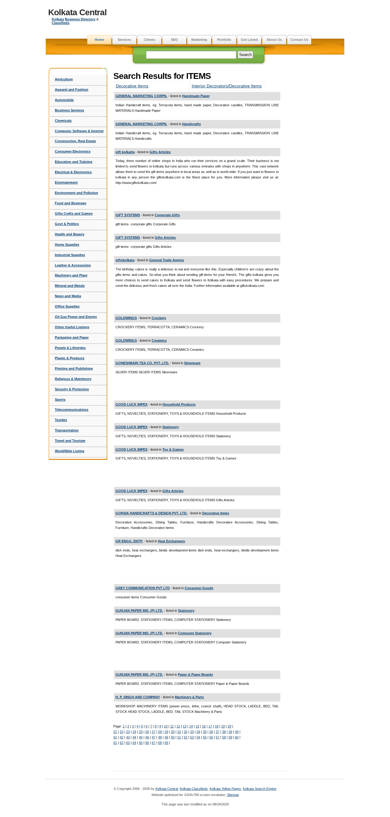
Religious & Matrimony (73, 379)
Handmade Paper (196, 96)
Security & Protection (72, 389)
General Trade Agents (166, 260)
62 (121, 743)
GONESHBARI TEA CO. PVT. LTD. (142, 363)
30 (173, 732)
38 (224, 732)
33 (192, 732)
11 (172, 726)
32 (185, 732)
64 (134, 743)
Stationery (170, 427)
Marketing (199, 39)
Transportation (67, 430)
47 (153, 737)
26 (147, 732)
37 (217, 732)
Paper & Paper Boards (195, 674)
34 (198, 732)
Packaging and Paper (72, 337)
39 (230, 732)
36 (211, 732)
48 (160, 737)
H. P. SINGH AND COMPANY (137, 697)
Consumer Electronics (72, 151)
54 (198, 737)
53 (192, 737)
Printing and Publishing (74, 368)
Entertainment (66, 182)
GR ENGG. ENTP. (129, 541)
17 (210, 726)
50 (173, 737)
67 (153, 743)
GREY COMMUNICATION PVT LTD (142, 588)
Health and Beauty (69, 234)
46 (147, 737)
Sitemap (233, 795)
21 (115, 732)
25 (141, 732)
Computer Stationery (194, 633)
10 (166, 726)
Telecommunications (71, 409)
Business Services (69, 110)
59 (230, 737)
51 (179, 737)
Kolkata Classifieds (194, 789)
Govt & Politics (67, 224)
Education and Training (73, 162)
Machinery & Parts (189, 697)
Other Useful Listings (72, 327)
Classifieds (60, 23)
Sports (60, 399)
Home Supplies (67, 244)
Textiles (61, 420)
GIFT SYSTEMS (127, 215)
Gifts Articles (160, 152)
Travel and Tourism (70, 440)
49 (166, 737)
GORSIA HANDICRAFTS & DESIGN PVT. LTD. (151, 513)
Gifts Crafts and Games (74, 213)
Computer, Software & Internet (79, 131)
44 (134, 737)
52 (185, 737)
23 (128, 732)
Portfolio (224, 39)
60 (237, 737)
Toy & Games (173, 449)
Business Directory (80, 19)
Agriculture (64, 79)
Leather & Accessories (73, 265)
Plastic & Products (69, 358)
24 (134, 732)
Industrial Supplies (70, 255)
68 (160, 743)
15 (197, 726)
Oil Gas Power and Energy (76, 317)
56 (211, 737)
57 (217, 737)
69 (166, 743)
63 (128, 743)
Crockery (159, 318)
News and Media (68, 296)
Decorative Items (132, 85)
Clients (149, 39)
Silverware (192, 363)
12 (178, 726)
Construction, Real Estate (75, 141)
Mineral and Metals (70, 285)
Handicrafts (191, 124)
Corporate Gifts (167, 215)
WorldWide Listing (69, 451)
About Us (274, 39)
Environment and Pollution (76, 193)
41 (115, 737)
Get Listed (249, 39)
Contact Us (299, 39)
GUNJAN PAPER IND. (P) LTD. (139, 610)
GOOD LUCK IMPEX (131, 404)
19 (223, 726)
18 (216, 726)
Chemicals (63, 120)
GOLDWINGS (126, 318)
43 (128, 737)
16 (204, 726)
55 (205, 737)
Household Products (179, 404)
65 (141, 743)
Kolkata (58, 19)
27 (153, 732)
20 (229, 726)
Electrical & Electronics (73, 172)
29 (166, 732)
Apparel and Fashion (71, 89)
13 (184, 726)
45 (141, 737)
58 (224, 737)
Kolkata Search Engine (259, 789)
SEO (174, 39)
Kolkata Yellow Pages (225, 789)
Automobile (64, 100)
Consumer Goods (199, 588)
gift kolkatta (125, 152)
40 (237, 732)
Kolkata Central (77, 12)
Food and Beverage (70, 203)
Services (124, 39)
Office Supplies (67, 306)
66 (147, 743)
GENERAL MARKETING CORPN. (141, 96)
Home (99, 39)
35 (205, 732)
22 (121, 732)
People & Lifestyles (70, 348)
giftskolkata (124, 260)
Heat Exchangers (171, 541)
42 (121, 737)
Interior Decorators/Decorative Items (227, 85)
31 (179, 732)
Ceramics (159, 340)
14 (191, 726)
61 (115, 743)
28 (160, 732)
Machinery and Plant (71, 275)
